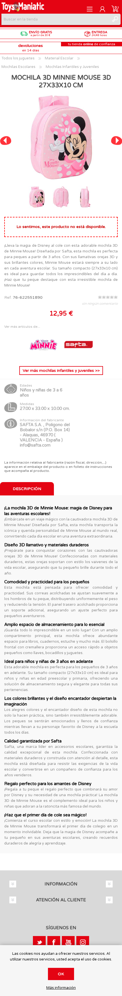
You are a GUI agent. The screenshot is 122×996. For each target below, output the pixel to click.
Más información (61, 988)
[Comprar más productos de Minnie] (44, 357)
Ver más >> (61, 370)
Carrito (115, 9)
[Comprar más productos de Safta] (79, 357)
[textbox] (55, 19)
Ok (61, 974)
